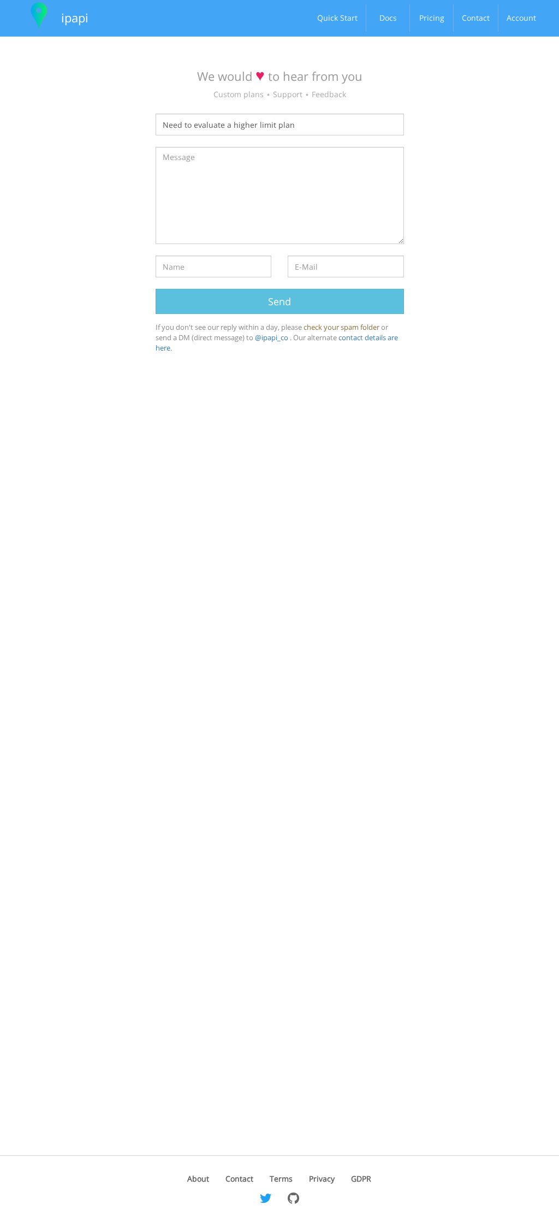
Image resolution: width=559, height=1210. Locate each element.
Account (521, 18)
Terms (281, 1178)
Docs (388, 18)
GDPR (361, 1178)
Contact (476, 18)
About (198, 1178)
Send (279, 301)
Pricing (431, 18)
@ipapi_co (272, 337)
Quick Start (337, 18)
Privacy (322, 1178)
